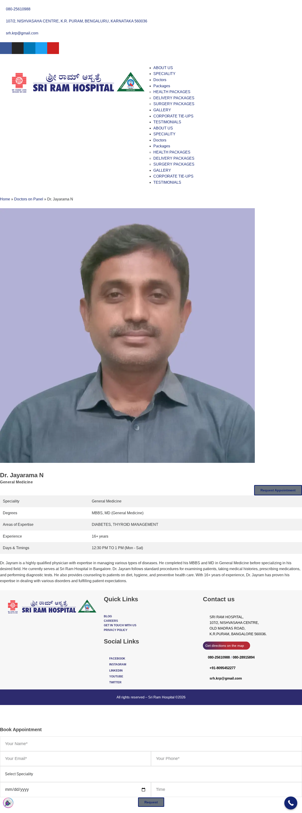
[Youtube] (53, 48)
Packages (161, 86)
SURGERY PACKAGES (173, 104)
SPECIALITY (164, 74)
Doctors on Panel (28, 199)
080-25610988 (219, 657)
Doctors (159, 80)
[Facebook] (6, 48)
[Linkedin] (29, 48)
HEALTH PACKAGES (171, 92)
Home (5, 199)
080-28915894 (244, 657)
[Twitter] (41, 48)
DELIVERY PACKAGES (173, 98)
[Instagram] (18, 48)
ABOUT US (163, 68)
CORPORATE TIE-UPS (173, 116)
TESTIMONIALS (167, 122)
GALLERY (162, 110)
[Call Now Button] (290, 802)
